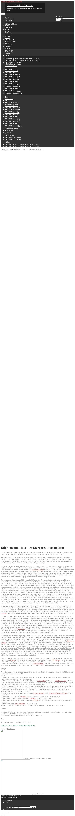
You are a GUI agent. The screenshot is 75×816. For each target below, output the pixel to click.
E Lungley (32, 698)
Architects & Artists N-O (12, 85)
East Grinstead (9, 39)
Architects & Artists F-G (12, 76)
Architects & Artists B (11, 71)
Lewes (7, 31)
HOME (7, 17)
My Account (8, 801)
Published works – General (13, 64)
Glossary (7, 53)
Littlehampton (9, 45)
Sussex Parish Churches (20, 5)
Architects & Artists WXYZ (13, 94)
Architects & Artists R (11, 88)
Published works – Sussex (13, 62)
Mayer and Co (24, 696)
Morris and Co (41, 681)
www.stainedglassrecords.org (58, 693)
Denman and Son (38, 663)
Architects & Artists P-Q (12, 86)
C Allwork (21, 629)
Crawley (7, 38)
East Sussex (8, 20)
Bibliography (9, 52)
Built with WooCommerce (9, 797)
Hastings (7, 29)
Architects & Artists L (11, 81)
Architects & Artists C (11, 72)
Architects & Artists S (11, 90)
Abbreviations (9, 50)
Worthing (7, 48)
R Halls (12, 660)
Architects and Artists (11, 128)
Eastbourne (8, 27)
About (7, 100)
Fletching (4, 613)
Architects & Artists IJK (12, 79)
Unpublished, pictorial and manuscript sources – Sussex (22, 59)
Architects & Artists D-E (12, 74)
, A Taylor (35, 700)
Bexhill (7, 26)
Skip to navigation (6, 1)
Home (6, 97)
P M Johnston (56, 660)
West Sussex (8, 33)
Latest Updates (9, 19)
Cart (6, 809)
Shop (6, 141)
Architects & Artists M (12, 83)
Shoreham (8, 46)
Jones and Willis (20, 703)
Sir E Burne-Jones (60, 681)
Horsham (7, 43)
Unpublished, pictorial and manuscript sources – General (22, 60)
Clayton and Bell (38, 693)
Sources (7, 55)
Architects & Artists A (11, 69)
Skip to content (17, 1)
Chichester (8, 36)
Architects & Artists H (11, 78)
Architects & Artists (11, 66)
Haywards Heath (10, 41)
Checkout (8, 132)
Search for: (59, 16)
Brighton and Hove (11, 24)
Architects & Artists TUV (13, 92)
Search (59, 20)
